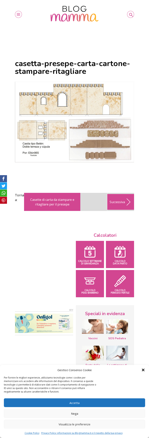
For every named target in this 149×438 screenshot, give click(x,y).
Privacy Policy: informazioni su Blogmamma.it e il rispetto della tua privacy (82, 433)
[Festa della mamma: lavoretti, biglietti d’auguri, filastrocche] (93, 353)
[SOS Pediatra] (117, 326)
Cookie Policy (32, 433)
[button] (143, 370)
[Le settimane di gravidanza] (117, 353)
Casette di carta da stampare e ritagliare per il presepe (52, 202)
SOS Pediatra (117, 338)
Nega (74, 413)
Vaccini (93, 338)
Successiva (117, 202)
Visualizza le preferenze (74, 424)
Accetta (74, 403)
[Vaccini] (93, 326)
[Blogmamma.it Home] (74, 14)
